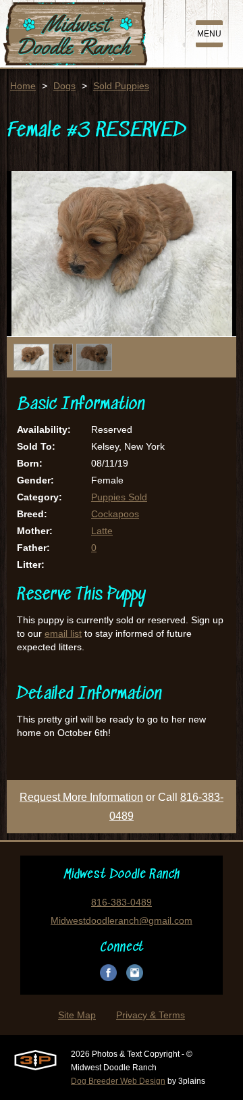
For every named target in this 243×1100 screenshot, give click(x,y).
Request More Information (81, 797)
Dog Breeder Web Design (118, 1081)
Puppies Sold (119, 497)
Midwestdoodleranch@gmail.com (121, 920)
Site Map (77, 1015)
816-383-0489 (121, 902)
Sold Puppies (121, 85)
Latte (102, 530)
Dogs (64, 85)
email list (63, 633)
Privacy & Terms (150, 1015)
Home (23, 85)
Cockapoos (115, 513)
